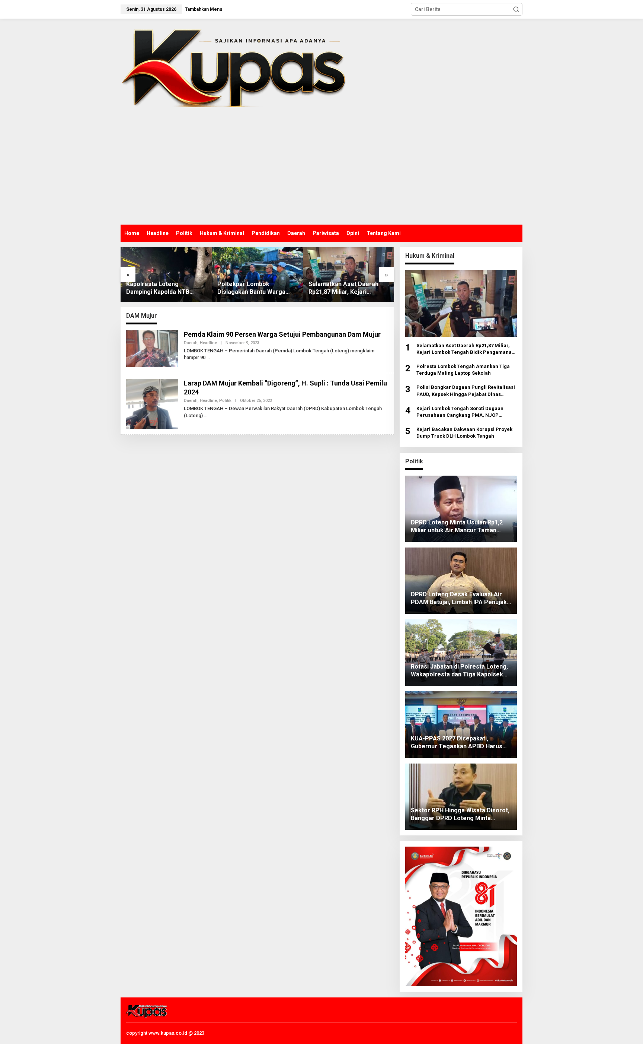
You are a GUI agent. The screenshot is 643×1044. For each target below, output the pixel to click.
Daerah (191, 342)
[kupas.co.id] (236, 66)
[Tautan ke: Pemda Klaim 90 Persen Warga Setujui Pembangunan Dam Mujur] (152, 348)
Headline (208, 342)
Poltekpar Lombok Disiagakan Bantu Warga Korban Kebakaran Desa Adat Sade (251, 288)
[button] (516, 9)
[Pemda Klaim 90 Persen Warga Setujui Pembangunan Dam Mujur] (208, 357)
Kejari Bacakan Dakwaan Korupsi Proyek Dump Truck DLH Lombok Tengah (464, 432)
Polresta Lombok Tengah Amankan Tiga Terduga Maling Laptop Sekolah (463, 370)
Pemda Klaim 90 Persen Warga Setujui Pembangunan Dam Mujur (282, 334)
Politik (225, 400)
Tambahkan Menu (203, 9)
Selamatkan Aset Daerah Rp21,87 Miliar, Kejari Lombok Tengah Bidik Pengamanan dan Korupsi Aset (344, 288)
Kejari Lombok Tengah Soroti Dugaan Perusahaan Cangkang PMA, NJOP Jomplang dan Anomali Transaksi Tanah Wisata (463, 412)
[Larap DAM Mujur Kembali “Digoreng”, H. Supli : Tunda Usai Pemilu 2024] (205, 415)
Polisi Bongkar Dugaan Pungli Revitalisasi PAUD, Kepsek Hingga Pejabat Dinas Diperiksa (465, 390)
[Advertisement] (321, 169)
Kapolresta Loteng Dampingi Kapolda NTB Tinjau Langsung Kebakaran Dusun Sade (165, 288)
